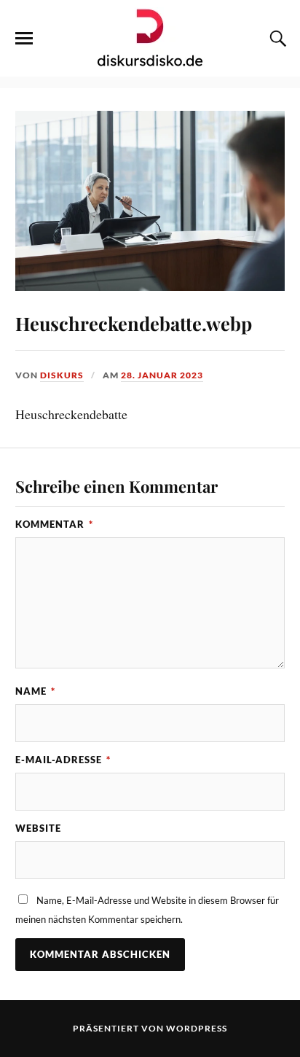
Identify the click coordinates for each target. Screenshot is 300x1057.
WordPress (196, 1028)
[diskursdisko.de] (150, 37)
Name (35, 691)
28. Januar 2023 (162, 375)
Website (38, 828)
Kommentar (54, 524)
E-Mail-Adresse (63, 759)
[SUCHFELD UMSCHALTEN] (276, 38)
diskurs (62, 375)
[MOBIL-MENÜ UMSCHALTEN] (24, 38)
